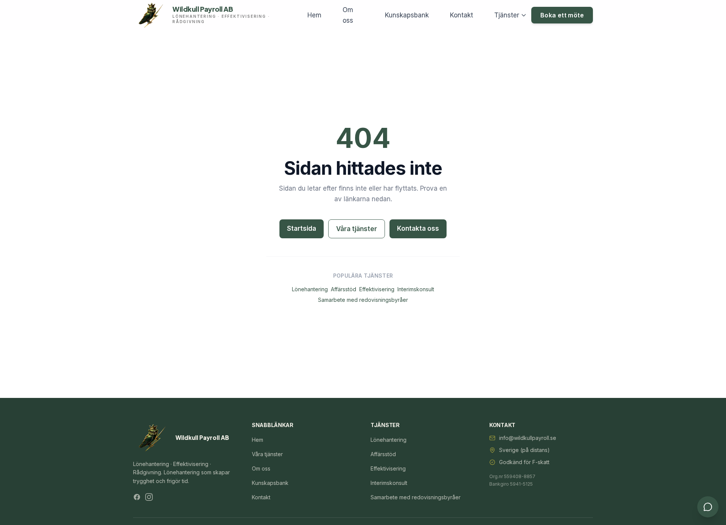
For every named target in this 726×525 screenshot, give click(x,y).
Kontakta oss (418, 228)
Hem (314, 15)
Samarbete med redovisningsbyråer (363, 300)
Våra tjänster (356, 229)
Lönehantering (310, 289)
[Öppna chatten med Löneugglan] (707, 506)
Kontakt (461, 15)
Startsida (301, 228)
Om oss (348, 15)
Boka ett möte (562, 15)
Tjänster (506, 15)
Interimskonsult (415, 289)
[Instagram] (149, 497)
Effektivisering (376, 289)
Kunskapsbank (407, 15)
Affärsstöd (343, 289)
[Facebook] (137, 497)
